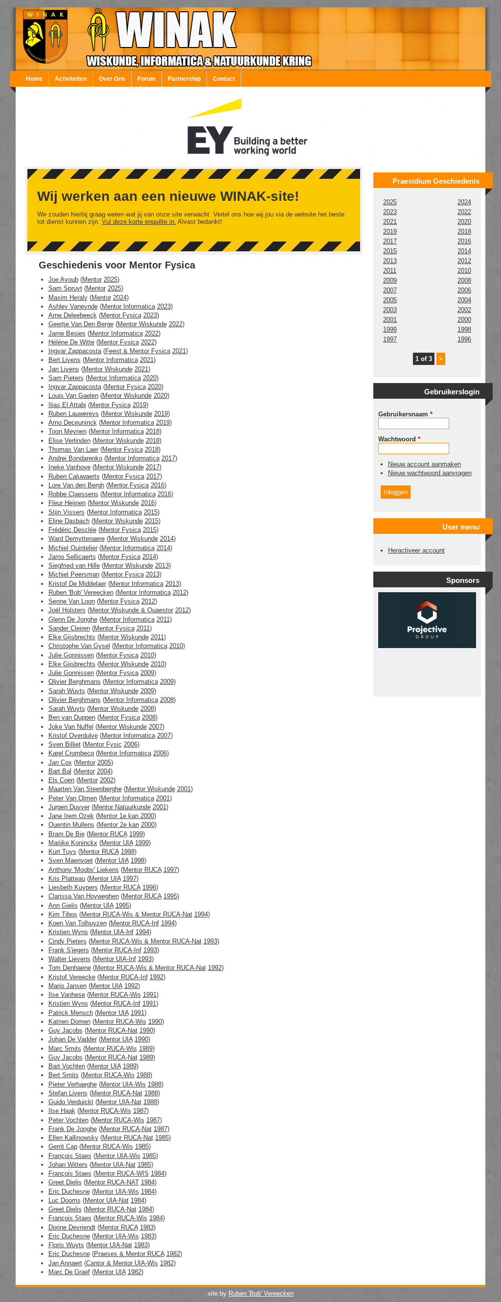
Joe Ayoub (63, 279)
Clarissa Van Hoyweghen (83, 896)
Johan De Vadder (72, 1039)
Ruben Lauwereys (73, 413)
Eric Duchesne (69, 1191)
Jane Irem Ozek (71, 816)
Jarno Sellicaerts (72, 556)
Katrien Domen (69, 1021)
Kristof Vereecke (71, 977)
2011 (163, 619)
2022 (175, 324)
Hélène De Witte (71, 342)
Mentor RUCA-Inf (135, 923)
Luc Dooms (64, 1200)
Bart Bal (59, 771)
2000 (147, 816)
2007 (155, 726)
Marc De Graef (69, 1272)
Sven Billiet (64, 744)
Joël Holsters (67, 610)
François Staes (69, 1155)
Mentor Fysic (103, 744)
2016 (157, 485)
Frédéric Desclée (72, 529)
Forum (146, 78)
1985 (162, 1137)
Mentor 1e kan (119, 816)
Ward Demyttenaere (76, 538)
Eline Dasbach (69, 521)
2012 (179, 592)
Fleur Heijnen (67, 502)
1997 (170, 869)
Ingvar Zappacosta (74, 351)
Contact (224, 78)
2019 (139, 405)
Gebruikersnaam (405, 414)
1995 (170, 896)
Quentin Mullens (71, 824)
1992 (215, 967)
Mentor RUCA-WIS (122, 1173)
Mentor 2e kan (118, 824)
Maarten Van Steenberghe (85, 789)
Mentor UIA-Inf (113, 932)
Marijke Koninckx (72, 842)
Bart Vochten (66, 1066)
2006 (130, 744)
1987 (140, 1110)
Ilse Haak (61, 1110)
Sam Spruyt (65, 288)
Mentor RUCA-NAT (112, 1182)
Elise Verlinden (69, 440)
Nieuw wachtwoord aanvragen (430, 473)
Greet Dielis (65, 1182)
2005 (104, 762)
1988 (143, 1075)
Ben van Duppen (71, 717)
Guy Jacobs (65, 1030)
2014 (167, 538)
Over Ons (112, 78)
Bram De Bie (66, 834)
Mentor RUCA (108, 834)
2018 (152, 431)
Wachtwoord (399, 439)
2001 (184, 789)
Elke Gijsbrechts (71, 637)
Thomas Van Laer (73, 449)
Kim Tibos (62, 914)
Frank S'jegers (68, 950)
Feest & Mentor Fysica (137, 351)
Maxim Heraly (68, 297)
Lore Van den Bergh (76, 485)
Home (34, 78)
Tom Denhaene (69, 967)
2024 (120, 297)
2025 (110, 279)
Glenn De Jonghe (72, 619)
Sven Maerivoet (70, 860)
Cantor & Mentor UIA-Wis (122, 1263)
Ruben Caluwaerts (74, 476)
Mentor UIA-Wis (123, 1084)
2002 (107, 780)
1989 (146, 1048)
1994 (201, 914)
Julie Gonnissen (71, 655)
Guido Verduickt (70, 1102)
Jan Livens (63, 369)
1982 (173, 1253)
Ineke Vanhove (69, 467)
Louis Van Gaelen (73, 395)
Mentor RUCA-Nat (112, 1030)
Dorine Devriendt (71, 1227)
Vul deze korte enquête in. (139, 221)
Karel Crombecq (71, 753)
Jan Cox (60, 762)
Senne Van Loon (71, 601)
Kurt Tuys (62, 851)
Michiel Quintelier (72, 548)
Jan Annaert (65, 1263)
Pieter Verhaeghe (72, 1084)
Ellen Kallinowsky (73, 1137)
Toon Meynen (67, 431)
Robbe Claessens (73, 494)
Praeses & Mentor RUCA (129, 1253)
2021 (179, 351)
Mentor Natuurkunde (122, 807)
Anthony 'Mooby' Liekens (83, 869)
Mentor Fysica (121, 315)
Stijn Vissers (66, 512)
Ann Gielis (63, 905)
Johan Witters (68, 1164)
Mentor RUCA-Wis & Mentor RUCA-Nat (136, 914)
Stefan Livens (68, 1093)
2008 (167, 699)
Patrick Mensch (70, 1012)
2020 (150, 378)
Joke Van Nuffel (70, 726)
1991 (150, 994)
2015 (151, 512)
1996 (149, 887)
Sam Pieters (66, 378)
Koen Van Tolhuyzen (77, 923)
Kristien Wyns (68, 932)
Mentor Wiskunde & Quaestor (131, 610)
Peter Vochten (68, 1120)
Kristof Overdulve (73, 735)
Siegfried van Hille (74, 565)
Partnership (184, 78)
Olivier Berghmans (74, 681)
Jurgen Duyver (69, 807)
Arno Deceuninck (72, 422)
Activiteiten (71, 78)
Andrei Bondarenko (75, 458)
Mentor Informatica (128, 306)
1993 (210, 941)
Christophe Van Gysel (79, 646)
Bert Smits (63, 1075)
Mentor (92, 279)
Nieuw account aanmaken (424, 464)
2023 (164, 306)
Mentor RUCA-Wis (115, 994)
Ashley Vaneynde (73, 306)
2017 (168, 458)
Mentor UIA (117, 842)
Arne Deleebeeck (72, 315)
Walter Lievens (69, 959)
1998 (128, 851)
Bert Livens (64, 359)
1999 (136, 834)
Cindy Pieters (67, 941)
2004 (104, 771)
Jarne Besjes (67, 333)
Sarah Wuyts (66, 691)
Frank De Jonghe (72, 1129)
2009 (147, 672)
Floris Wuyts (66, 1245)
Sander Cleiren (69, 628)
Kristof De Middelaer (77, 583)
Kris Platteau (66, 878)
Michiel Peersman (73, 574)
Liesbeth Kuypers (73, 887)
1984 (157, 1173)
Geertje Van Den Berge (81, 324)
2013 (162, 565)
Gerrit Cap (62, 1146)
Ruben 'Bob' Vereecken (81, 592)
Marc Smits (64, 1048)
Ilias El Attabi (67, 405)
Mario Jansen (67, 985)
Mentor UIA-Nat (119, 1102)
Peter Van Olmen (72, 798)
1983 (147, 1227)
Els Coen (61, 780)
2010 (176, 646)
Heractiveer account (416, 550)
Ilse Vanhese (66, 994)
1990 (155, 1021)
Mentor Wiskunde (142, 324)
